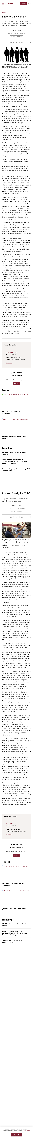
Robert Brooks (16, 30)
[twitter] (16, 42)
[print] (30, 42)
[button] (3, 4)
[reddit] (19, 42)
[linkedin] (14, 42)
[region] (16, 1132)
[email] (22, 42)
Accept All (16, 1134)
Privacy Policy (26, 1130)
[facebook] (11, 42)
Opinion (4, 12)
